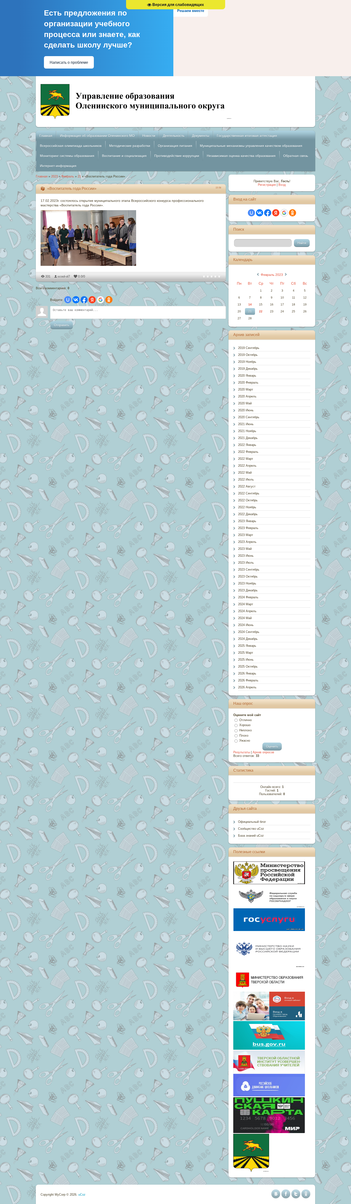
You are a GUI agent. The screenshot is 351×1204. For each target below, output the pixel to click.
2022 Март (245, 458)
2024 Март (245, 604)
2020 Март (245, 389)
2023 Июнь (246, 555)
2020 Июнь (246, 410)
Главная (42, 176)
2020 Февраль (248, 382)
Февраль (67, 176)
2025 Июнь (246, 659)
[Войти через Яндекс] (92, 299)
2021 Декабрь (248, 438)
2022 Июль (246, 479)
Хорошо (244, 725)
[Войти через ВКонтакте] (76, 299)
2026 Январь (247, 673)
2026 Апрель (247, 687)
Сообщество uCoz (251, 828)
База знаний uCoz (251, 835)
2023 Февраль (248, 528)
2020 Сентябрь (248, 417)
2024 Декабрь (248, 639)
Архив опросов (263, 752)
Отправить (61, 325)
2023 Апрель (247, 542)
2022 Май (245, 472)
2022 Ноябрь (247, 507)
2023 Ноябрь (247, 583)
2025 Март (245, 652)
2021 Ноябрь (247, 431)
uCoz (81, 1194)
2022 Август (246, 486)
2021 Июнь (246, 424)
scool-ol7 (64, 276)
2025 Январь (247, 645)
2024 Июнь (246, 625)
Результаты (241, 752)
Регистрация (267, 185)
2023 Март (245, 535)
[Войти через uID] (67, 299)
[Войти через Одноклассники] (108, 299)
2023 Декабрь (248, 590)
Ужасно (244, 740)
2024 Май (245, 618)
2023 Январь (247, 521)
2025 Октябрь (248, 666)
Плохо (243, 735)
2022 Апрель (247, 465)
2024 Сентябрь (248, 632)
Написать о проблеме (69, 62)
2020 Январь (247, 375)
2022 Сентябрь (248, 493)
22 (260, 311)
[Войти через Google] (100, 300)
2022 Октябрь (248, 500)
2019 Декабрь (248, 368)
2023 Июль (246, 562)
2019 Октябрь (248, 355)
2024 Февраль (248, 597)
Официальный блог (252, 822)
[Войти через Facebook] (84, 299)
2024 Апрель (247, 611)
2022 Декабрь (248, 514)
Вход (282, 185)
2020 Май (245, 403)
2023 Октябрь (248, 576)
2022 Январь (247, 445)
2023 (54, 176)
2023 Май (245, 549)
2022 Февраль (248, 452)
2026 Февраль (248, 680)
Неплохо (245, 730)
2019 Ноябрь (247, 362)
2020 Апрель (247, 396)
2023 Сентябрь (248, 569)
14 (250, 304)
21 (79, 176)
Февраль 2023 (272, 274)
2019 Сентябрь (248, 348)
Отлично (245, 720)
